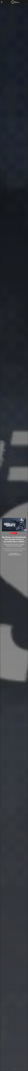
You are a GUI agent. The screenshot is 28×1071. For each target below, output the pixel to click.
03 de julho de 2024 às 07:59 (14, 554)
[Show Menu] (1, 2)
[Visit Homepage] (15, 2)
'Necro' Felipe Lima (14, 553)
